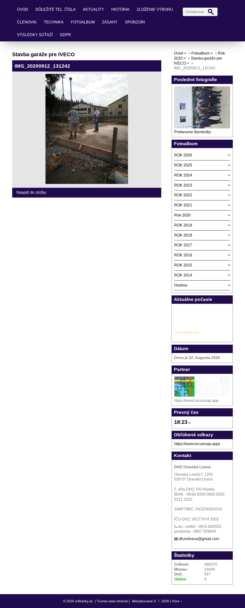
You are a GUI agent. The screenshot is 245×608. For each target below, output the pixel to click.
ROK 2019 (183, 225)
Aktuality (93, 9)
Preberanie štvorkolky (192, 132)
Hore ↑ (177, 601)
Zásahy (110, 22)
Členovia (27, 22)
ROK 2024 (183, 175)
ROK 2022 (183, 195)
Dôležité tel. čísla (55, 9)
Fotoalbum (83, 22)
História (120, 9)
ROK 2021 (183, 205)
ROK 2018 (183, 235)
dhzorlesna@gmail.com (199, 539)
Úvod (22, 9)
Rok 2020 (182, 215)
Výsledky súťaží (35, 35)
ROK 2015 (183, 265)
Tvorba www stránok (112, 601)
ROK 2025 (183, 165)
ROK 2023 (183, 185)
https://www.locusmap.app (196, 444)
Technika (54, 22)
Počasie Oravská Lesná (187, 332)
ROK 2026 (183, 155)
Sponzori (135, 22)
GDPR (65, 35)
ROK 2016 (183, 255)
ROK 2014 (183, 275)
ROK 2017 (183, 245)
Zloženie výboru (155, 9)
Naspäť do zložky (31, 192)
